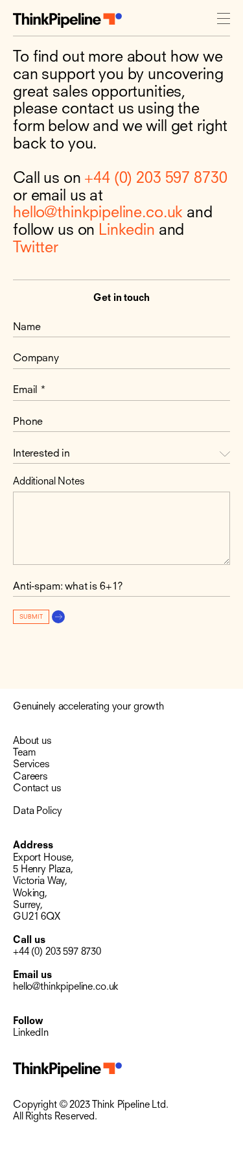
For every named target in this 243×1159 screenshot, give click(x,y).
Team (24, 753)
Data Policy (37, 812)
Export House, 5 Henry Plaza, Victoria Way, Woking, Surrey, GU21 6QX (43, 888)
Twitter (35, 248)
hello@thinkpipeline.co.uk (98, 213)
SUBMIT (31, 617)
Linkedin (126, 231)
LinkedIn (31, 1033)
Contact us (37, 789)
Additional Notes (49, 482)
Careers (30, 777)
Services (31, 765)
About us (32, 742)
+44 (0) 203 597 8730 (155, 179)
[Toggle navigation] (223, 20)
